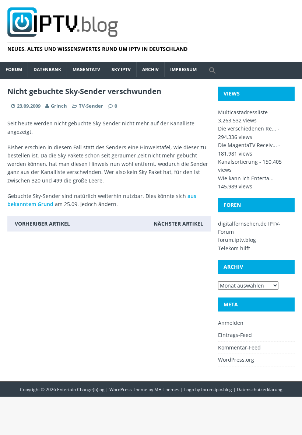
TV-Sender (91, 105)
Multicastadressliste (243, 112)
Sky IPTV (121, 69)
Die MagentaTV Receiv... (247, 145)
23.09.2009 (29, 105)
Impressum (183, 69)
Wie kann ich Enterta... (246, 178)
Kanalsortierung (238, 161)
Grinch (59, 105)
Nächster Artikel (178, 223)
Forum (14, 69)
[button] (212, 71)
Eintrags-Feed (235, 334)
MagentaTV (86, 69)
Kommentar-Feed (239, 347)
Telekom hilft (234, 248)
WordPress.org (236, 359)
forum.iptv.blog (237, 239)
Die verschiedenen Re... (247, 128)
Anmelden (230, 322)
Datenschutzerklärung (259, 389)
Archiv (150, 69)
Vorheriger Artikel (42, 223)
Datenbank (47, 69)
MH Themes (166, 389)
